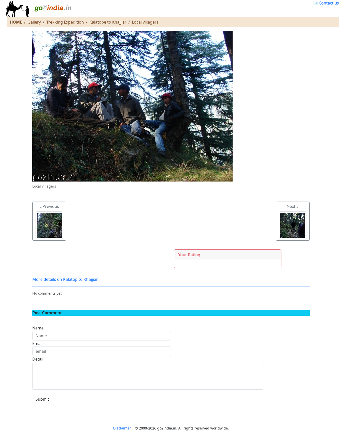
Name (38, 328)
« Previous (49, 206)
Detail (37, 359)
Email (37, 343)
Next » (292, 206)
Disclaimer (122, 428)
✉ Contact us (326, 3)
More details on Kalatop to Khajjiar (65, 279)
